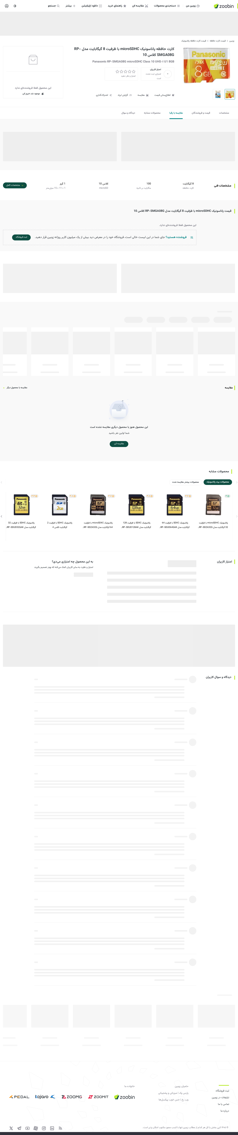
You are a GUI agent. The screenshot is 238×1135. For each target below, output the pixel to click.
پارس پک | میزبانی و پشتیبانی (173, 1093)
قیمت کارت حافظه (218, 41)
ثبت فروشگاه (222, 1090)
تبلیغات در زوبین (220, 1097)
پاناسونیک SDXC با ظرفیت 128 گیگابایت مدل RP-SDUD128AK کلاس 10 (136, 525)
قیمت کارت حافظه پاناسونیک (193, 41)
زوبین (231, 41)
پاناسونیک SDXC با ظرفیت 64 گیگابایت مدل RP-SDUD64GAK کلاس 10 (174, 525)
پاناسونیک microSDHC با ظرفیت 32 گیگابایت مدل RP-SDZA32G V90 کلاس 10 (213, 525)
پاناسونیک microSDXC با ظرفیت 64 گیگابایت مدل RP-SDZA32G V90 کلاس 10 (98, 525)
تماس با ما (223, 1104)
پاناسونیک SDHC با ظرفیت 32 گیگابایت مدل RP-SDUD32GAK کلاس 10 (21, 525)
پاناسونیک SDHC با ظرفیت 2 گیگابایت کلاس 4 (59, 525)
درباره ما (225, 1111)
